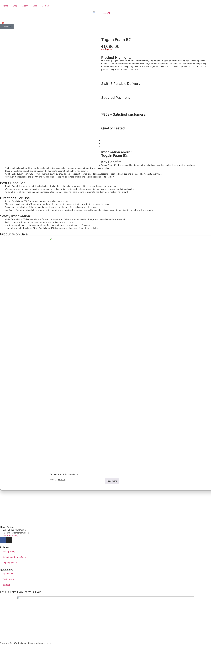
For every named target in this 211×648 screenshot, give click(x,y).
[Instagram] (9, 540)
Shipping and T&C (10, 562)
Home (5, 6)
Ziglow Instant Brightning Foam (64, 474)
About (25, 6)
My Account (8, 573)
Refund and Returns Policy (14, 557)
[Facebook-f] (3, 540)
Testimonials (8, 579)
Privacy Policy (9, 551)
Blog (35, 6)
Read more (112, 481)
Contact (45, 6)
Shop (15, 6)
